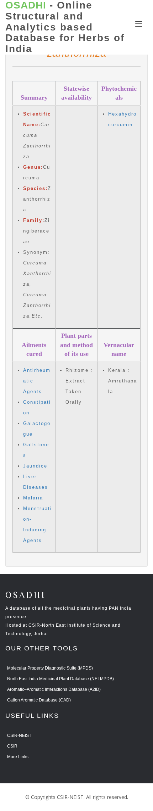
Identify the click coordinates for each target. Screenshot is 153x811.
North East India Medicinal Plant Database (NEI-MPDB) (60, 678)
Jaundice (35, 466)
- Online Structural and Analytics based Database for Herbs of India (65, 27)
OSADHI (25, 596)
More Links (17, 756)
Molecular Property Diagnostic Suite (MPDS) (50, 668)
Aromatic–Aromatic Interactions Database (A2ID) (54, 689)
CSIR (12, 746)
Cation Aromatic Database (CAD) (39, 700)
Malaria (33, 497)
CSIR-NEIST (19, 735)
